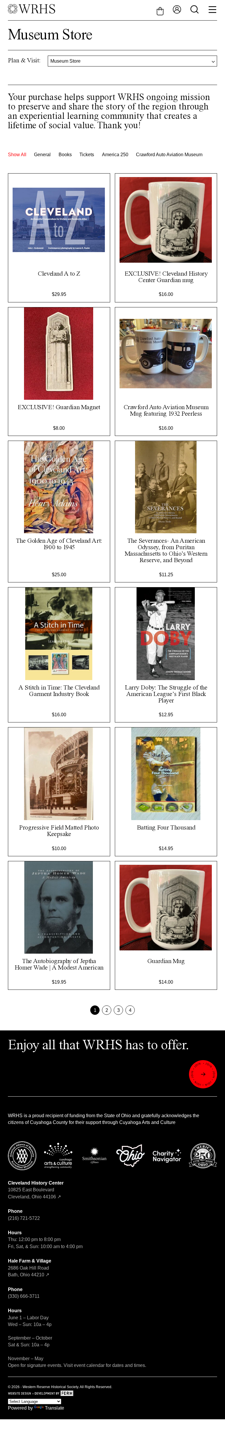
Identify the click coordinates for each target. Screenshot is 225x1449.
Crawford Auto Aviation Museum (169, 154)
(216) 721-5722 (24, 1218)
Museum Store (65, 61)
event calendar (89, 1365)
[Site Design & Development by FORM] (112, 1394)
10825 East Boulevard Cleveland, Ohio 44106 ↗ (36, 1189)
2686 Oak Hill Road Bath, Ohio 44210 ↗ (29, 1267)
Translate (54, 1407)
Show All (17, 154)
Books (65, 154)
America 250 (115, 154)
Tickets (86, 154)
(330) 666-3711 (24, 1296)
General (42, 154)
